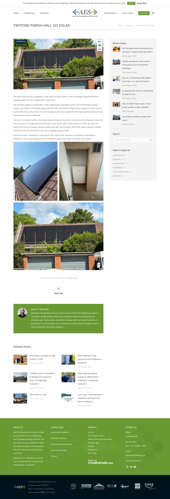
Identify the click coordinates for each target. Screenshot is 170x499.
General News (118, 163)
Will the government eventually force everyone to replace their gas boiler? (137, 50)
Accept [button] (131, 3)
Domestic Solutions (59, 438)
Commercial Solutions (60, 432)
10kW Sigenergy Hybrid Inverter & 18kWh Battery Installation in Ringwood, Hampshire (88, 378)
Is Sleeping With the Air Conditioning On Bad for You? (137, 92)
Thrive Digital (50, 492)
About (30, 489)
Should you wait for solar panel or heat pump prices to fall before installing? (136, 64)
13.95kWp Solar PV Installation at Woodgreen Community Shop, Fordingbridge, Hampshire (42, 378)
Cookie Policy (49, 489)
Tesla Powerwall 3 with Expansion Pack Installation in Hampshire (90, 359)
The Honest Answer (121, 171)
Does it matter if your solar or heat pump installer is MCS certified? (136, 105)
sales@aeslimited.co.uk (135, 455)
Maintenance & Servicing (61, 444)
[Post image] (20, 360)
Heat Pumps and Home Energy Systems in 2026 (42, 357)
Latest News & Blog (59, 450)
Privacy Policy (38, 489)
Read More (142, 3)
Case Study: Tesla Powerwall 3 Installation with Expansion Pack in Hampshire (90, 398)
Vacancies (117, 176)
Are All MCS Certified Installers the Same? (136, 118)
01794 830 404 (131, 436)
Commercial (21, 41)
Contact (54, 456)
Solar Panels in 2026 (38, 394)
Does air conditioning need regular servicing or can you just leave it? (136, 79)
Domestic (116, 159)
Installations (21, 45)
